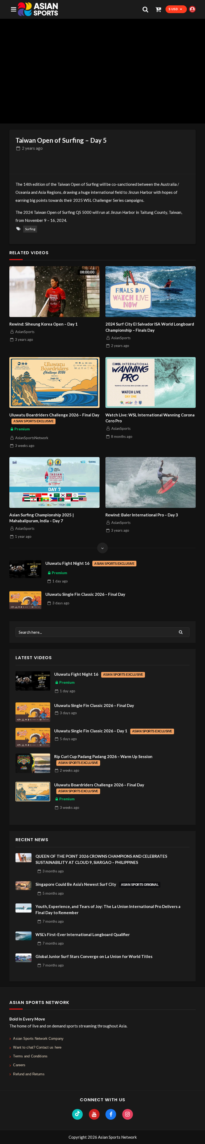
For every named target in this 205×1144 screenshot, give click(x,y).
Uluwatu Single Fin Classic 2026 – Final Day (85, 594)
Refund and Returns (28, 1074)
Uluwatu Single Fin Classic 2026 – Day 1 (113, 730)
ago (32, 148)
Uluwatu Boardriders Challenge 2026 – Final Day (54, 417)
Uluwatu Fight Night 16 (89, 563)
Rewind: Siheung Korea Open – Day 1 (43, 324)
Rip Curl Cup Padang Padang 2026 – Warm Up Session (103, 759)
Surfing (30, 229)
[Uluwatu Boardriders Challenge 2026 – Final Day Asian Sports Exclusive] (54, 382)
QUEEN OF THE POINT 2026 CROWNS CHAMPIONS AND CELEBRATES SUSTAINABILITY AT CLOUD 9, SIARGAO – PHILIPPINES (101, 859)
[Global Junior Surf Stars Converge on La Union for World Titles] (23, 958)
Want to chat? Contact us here (37, 1047)
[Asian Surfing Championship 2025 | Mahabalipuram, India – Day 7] (54, 482)
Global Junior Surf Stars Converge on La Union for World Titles (94, 956)
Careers (19, 1065)
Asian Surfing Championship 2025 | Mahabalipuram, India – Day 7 (41, 517)
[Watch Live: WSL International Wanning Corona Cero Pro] (150, 382)
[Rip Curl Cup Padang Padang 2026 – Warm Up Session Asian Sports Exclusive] (32, 763)
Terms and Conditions (30, 1056)
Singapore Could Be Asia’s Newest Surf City (97, 884)
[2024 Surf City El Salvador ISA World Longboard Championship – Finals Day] (150, 291)
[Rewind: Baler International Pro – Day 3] (150, 482)
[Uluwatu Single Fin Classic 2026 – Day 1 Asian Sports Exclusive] (32, 737)
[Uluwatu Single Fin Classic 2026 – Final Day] (25, 600)
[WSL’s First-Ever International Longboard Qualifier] (23, 936)
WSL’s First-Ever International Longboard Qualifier (83, 934)
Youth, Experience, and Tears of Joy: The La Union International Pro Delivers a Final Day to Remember (108, 909)
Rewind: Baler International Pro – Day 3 (141, 514)
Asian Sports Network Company (38, 1039)
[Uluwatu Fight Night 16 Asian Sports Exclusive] (25, 569)
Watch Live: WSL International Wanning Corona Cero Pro (150, 417)
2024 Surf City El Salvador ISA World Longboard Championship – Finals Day (149, 327)
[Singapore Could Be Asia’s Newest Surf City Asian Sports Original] (23, 885)
